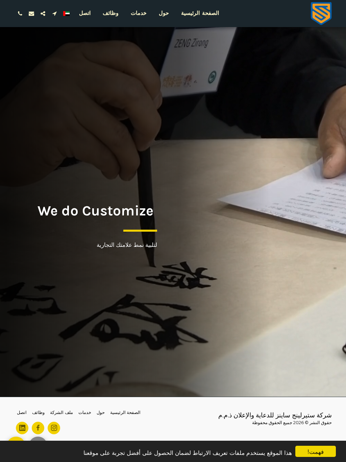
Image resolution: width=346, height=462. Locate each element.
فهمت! (315, 451)
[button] (54, 13)
